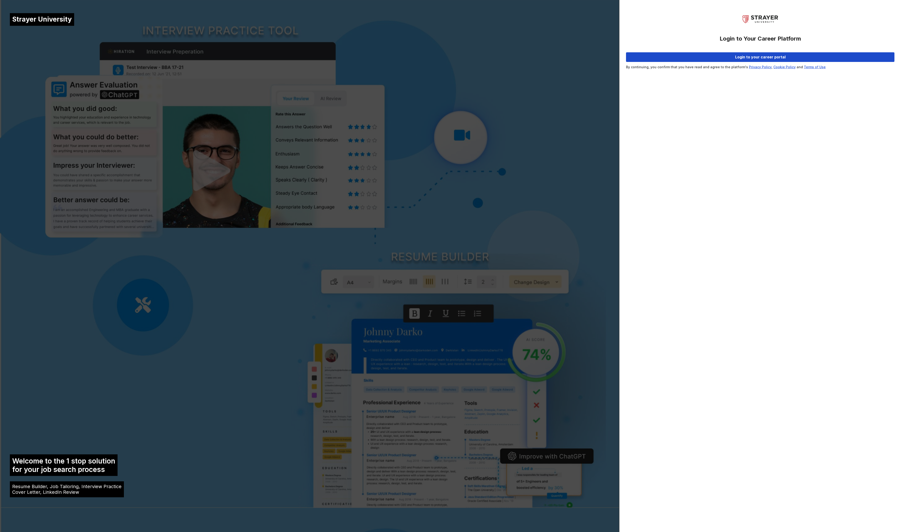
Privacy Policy (760, 67)
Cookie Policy (784, 67)
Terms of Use (815, 67)
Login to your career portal (760, 57)
